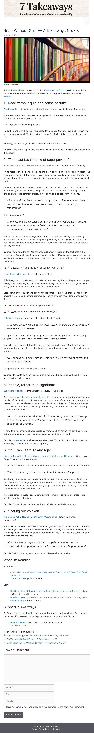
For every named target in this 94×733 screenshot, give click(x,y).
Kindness (34, 635)
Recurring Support (19, 622)
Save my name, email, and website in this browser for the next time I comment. (45, 707)
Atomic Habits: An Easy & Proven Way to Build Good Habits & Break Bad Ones (48, 572)
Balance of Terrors (13, 318)
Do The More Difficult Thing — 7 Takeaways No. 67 (32, 639)
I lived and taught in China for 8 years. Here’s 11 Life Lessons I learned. (38, 456)
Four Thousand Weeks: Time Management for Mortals (30, 165)
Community (17, 635)
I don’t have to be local (15, 274)
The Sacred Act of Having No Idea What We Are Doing (30, 517)
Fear (26, 635)
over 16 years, (40, 397)
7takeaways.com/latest (54, 90)
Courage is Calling (19, 578)
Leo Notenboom (53, 726)
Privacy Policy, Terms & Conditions (47, 729)
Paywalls (7, 96)
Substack (63, 635)
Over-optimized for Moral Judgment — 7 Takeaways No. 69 (36, 643)
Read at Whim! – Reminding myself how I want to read (30, 109)
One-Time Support (19, 625)
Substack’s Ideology (13, 391)
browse (15, 440)
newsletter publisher (19, 397)
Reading (54, 635)
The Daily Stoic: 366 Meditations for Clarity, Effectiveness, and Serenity (45, 591)
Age (9, 635)
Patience (44, 635)
